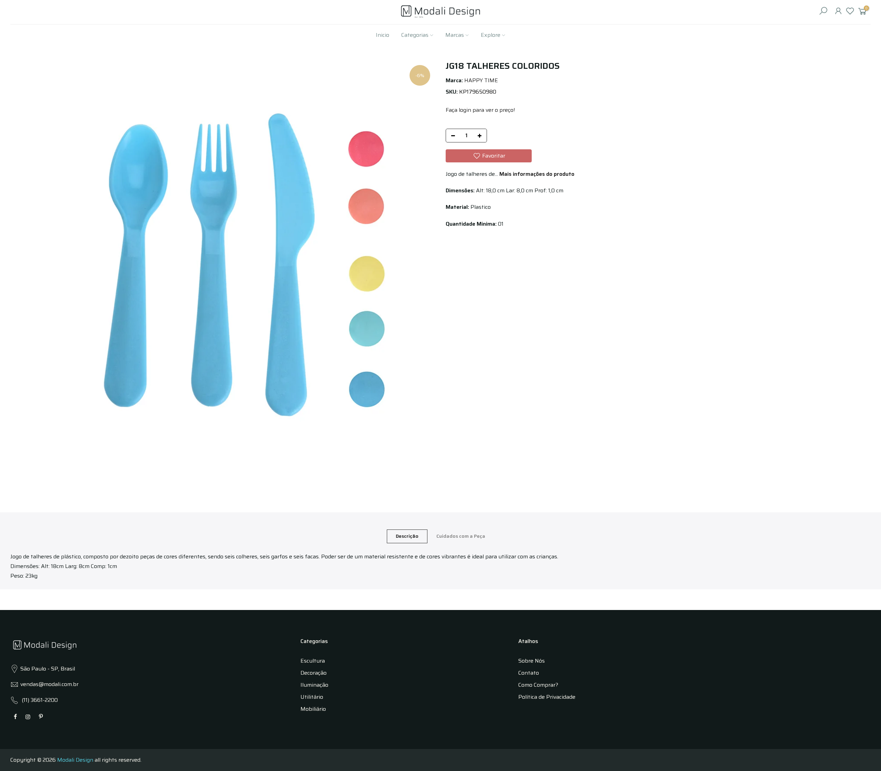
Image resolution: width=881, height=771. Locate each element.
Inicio (382, 35)
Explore (490, 35)
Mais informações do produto (536, 174)
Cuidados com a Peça (460, 536)
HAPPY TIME (481, 80)
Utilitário (311, 697)
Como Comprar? (538, 685)
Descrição (407, 536)
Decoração (313, 672)
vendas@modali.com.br (49, 684)
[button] (489, 155)
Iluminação (314, 685)
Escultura (312, 660)
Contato (528, 672)
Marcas (454, 35)
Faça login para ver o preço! (480, 110)
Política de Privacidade (546, 697)
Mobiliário (313, 709)
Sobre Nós (531, 660)
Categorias (414, 35)
